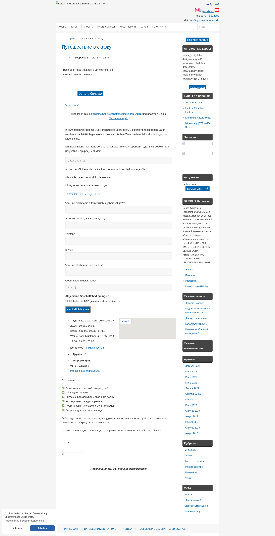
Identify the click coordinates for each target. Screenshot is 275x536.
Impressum (191, 281)
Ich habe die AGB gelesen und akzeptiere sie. (95, 301)
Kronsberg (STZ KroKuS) (198, 118)
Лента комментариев (196, 506)
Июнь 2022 (191, 371)
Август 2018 (191, 433)
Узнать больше (90, 93)
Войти (188, 494)
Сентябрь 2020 (193, 394)
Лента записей (193, 500)
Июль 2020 (191, 399)
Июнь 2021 (191, 383)
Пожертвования (197, 39)
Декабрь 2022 (192, 366)
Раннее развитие (194, 467)
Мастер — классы (194, 461)
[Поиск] (216, 27)
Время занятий (197, 188)
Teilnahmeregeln (118, 118)
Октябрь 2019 (192, 411)
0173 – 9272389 (210, 15)
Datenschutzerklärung (196, 286)
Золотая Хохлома (194, 303)
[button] (119, 105)
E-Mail (69, 249)
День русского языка (196, 318)
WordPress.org (193, 511)
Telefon (70, 234)
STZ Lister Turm (193, 102)
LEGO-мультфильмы (196, 324)
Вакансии (190, 275)
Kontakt (128, 529)
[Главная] (63, 38)
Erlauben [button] (42, 528)
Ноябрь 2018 (192, 422)
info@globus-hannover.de (204, 20)
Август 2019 (191, 416)
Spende (189, 269)
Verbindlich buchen (78, 309)
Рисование (191, 472)
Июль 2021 (191, 377)
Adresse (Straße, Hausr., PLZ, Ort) (85, 218)
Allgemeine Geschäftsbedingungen (163, 529)
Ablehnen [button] (17, 528)
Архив (72, 38)
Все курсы (197, 87)
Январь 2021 (192, 388)
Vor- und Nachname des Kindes (84, 265)
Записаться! (72, 105)
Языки (188, 478)
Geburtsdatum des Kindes (80, 280)
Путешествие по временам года (88, 185)
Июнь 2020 (191, 405)
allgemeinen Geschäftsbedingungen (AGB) (117, 114)
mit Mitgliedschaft (94, 347)
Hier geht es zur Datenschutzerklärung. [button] (25, 521)
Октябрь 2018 (192, 428)
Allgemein (190, 450)
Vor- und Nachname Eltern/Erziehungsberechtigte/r (95, 203)
